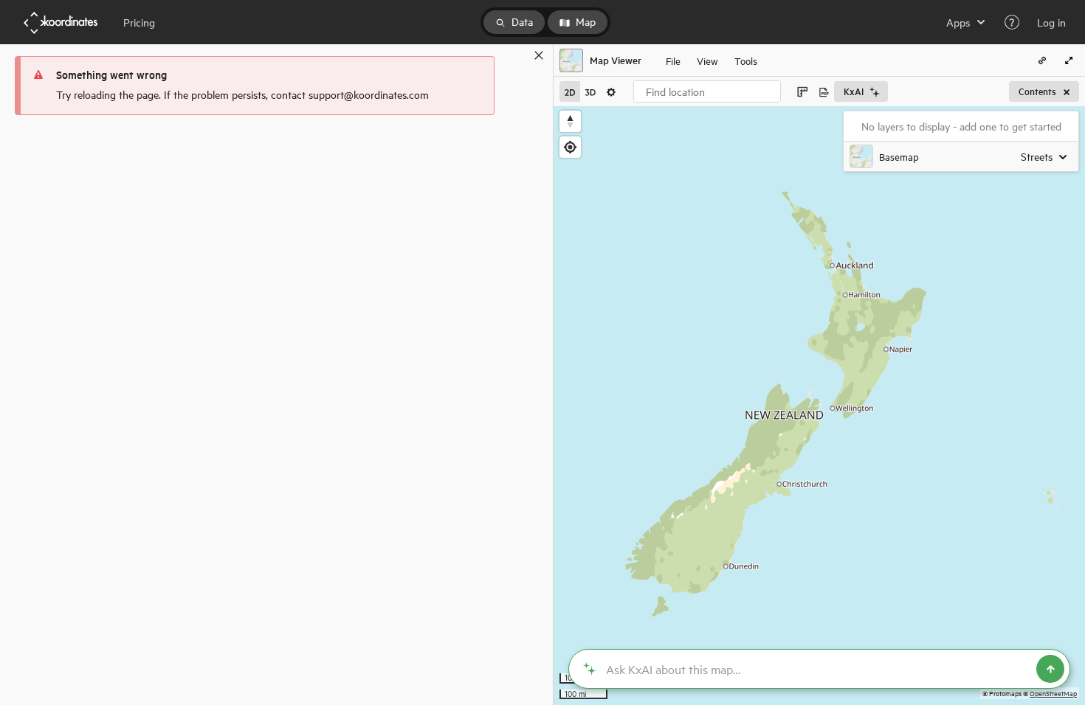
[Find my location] (570, 147)
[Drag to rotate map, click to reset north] (570, 121)
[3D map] (590, 91)
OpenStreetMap (1053, 693)
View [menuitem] (707, 60)
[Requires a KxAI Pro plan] (819, 669)
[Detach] (517, 55)
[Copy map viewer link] (1042, 60)
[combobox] (707, 91)
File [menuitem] (673, 60)
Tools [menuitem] (745, 60)
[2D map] (569, 91)
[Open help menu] (1012, 22)
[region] (819, 405)
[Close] (538, 55)
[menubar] (711, 60)
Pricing (139, 22)
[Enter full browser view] (1068, 60)
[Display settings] (611, 91)
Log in (1051, 22)
